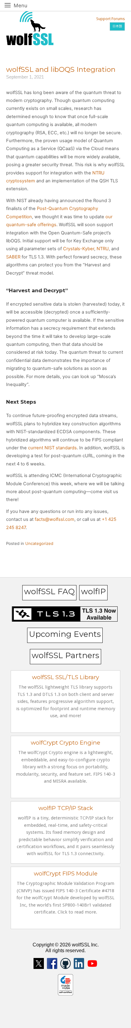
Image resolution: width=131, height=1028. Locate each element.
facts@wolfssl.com (54, 519)
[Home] (30, 27)
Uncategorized (39, 543)
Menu (27, 5)
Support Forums (110, 18)
